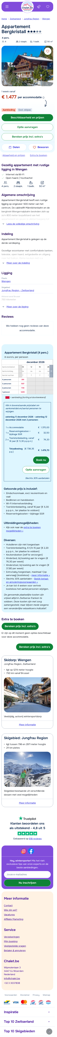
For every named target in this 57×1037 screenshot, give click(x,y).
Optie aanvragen (36, 469)
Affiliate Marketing (13, 919)
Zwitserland (15, 18)
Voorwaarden (11, 995)
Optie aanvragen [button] (27, 127)
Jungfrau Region (31, 18)
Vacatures (9, 914)
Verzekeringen (12, 936)
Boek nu (41, 460)
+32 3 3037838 (12, 983)
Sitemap (46, 995)
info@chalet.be (12, 978)
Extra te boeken (38, 155)
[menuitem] (6, 18)
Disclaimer (25, 995)
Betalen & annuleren (15, 950)
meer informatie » (40, 575)
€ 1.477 (9, 97)
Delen (16, 147)
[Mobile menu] (7, 7)
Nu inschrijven (27, 882)
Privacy (36, 995)
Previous (5, 66)
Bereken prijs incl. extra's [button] (27, 136)
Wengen (46, 18)
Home (4, 18)
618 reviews (35, 838)
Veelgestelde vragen (15, 945)
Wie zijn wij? (10, 910)
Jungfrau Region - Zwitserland (18, 290)
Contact (8, 905)
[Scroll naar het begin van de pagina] (49, 1031)
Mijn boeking (10, 941)
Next (50, 66)
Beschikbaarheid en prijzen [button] (27, 117)
